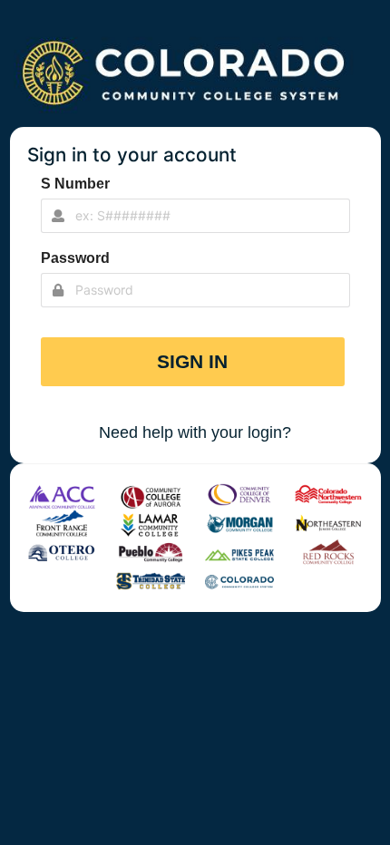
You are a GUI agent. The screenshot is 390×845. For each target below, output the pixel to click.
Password (75, 258)
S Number (75, 183)
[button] (193, 361)
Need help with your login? (195, 432)
